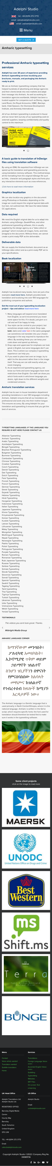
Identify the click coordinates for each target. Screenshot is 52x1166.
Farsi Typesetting (9, 478)
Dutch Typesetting (10, 475)
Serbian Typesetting (10, 566)
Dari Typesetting (9, 472)
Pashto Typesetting (10, 543)
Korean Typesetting (10, 517)
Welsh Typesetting (10, 608)
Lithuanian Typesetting (12, 526)
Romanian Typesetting (12, 557)
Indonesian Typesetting (12, 503)
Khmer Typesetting (10, 512)
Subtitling (31, 1072)
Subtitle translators (9, 1067)
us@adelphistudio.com (32, 23)
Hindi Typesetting (9, 498)
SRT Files (31, 1082)
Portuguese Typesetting (12, 549)
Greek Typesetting (10, 489)
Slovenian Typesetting (11, 574)
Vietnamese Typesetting (12, 605)
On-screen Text (34, 1085)
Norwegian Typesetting (12, 540)
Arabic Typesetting (10, 441)
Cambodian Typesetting (12, 458)
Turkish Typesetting (10, 597)
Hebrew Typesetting (11, 495)
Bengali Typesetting (10, 446)
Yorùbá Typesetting (10, 611)
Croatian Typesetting (11, 463)
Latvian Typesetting (10, 523)
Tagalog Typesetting (11, 585)
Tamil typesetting (9, 588)
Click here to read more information (17, 186)
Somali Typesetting (10, 577)
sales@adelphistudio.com (28, 19)
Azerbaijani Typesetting (12, 444)
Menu (28, 30)
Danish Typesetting (10, 469)
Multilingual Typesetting (12, 534)
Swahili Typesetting (10, 583)
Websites (31, 1079)
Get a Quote (25, 39)
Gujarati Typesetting (11, 492)
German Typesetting (11, 486)
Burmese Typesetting (11, 455)
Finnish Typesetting (10, 481)
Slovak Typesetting (10, 571)
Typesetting (32, 1075)
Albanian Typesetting (11, 435)
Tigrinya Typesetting (11, 594)
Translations (32, 1058)
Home (4, 1070)
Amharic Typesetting (11, 438)
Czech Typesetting (10, 466)
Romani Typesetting (10, 554)
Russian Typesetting (11, 563)
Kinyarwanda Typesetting (13, 515)
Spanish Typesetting (11, 580)
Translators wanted (9, 1064)
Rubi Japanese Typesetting (14, 560)
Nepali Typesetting (10, 537)
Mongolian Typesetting (12, 532)
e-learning (32, 1088)
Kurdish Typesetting (10, 520)
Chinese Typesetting (11, 461)
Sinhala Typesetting (10, 569)
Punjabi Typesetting (10, 552)
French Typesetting (10, 483)
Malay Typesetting (10, 529)
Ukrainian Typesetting (11, 600)
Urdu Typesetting (9, 603)
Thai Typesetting (9, 591)
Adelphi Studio (26, 9)
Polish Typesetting (10, 546)
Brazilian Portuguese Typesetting (16, 449)
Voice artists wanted (10, 1061)
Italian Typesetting (10, 506)
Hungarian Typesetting (12, 500)
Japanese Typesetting (11, 509)
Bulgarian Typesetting (11, 452)
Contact (5, 1058)
